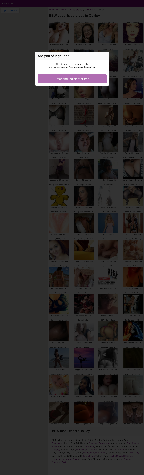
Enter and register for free (72, 79)
